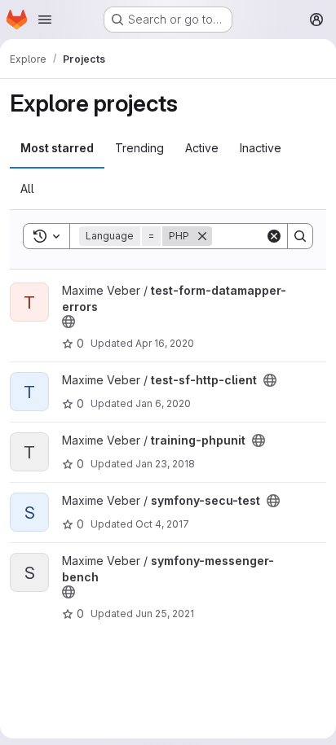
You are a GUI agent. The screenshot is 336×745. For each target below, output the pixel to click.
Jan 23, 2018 (165, 464)
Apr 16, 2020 (164, 343)
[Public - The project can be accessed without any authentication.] (68, 321)
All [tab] (27, 188)
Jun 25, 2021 (164, 613)
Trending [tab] (139, 148)
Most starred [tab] (57, 148)
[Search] (300, 236)
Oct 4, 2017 (162, 524)
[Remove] (202, 236)
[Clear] (274, 236)
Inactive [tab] (260, 148)
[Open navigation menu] (45, 20)
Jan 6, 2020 (163, 403)
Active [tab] (202, 148)
